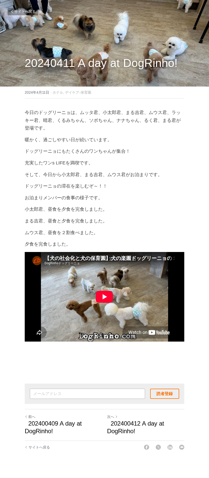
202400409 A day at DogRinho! (53, 427)
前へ (31, 417)
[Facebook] (146, 447)
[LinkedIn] (170, 447)
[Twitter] (158, 447)
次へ (110, 417)
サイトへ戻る (25, 11)
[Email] (181, 447)
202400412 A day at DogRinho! (135, 427)
